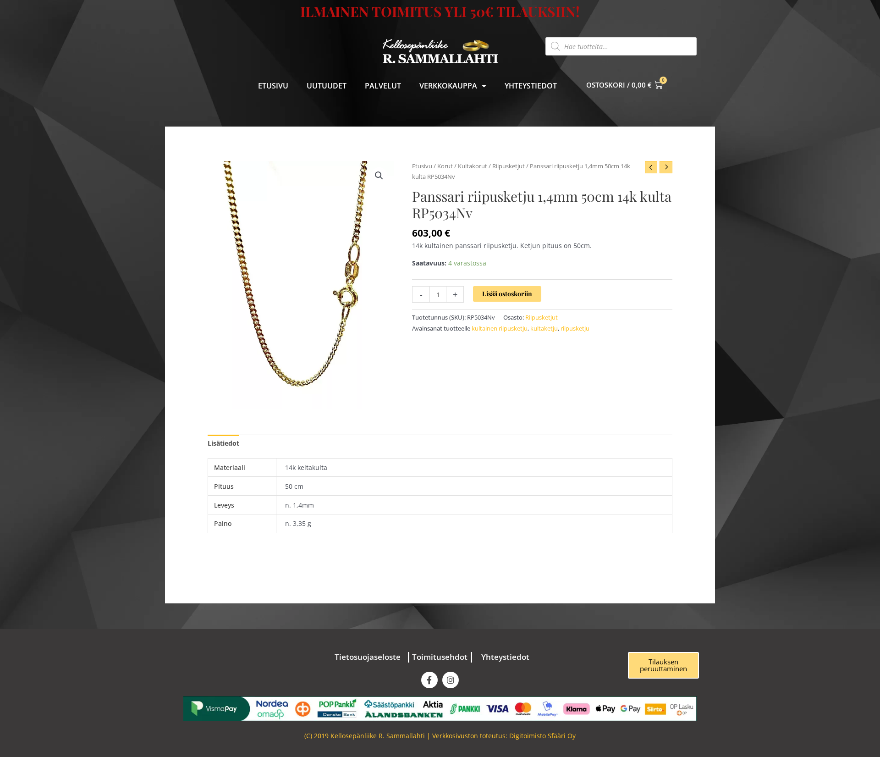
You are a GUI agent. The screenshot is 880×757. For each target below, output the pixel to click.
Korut (445, 166)
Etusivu (273, 86)
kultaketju (544, 328)
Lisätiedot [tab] (223, 443)
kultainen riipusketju (500, 328)
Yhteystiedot (531, 86)
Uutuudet (326, 86)
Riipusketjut (508, 166)
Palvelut (383, 86)
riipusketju (575, 328)
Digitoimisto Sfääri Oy (542, 735)
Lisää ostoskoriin (507, 293)
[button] (379, 175)
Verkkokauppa (448, 86)
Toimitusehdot (440, 657)
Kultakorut (472, 166)
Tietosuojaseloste (368, 657)
